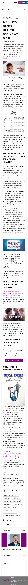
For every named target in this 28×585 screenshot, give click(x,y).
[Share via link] (14, 520)
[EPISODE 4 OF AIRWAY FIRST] (14, 540)
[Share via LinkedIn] (10, 520)
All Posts (3, 9)
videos (13, 498)
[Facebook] (11, 577)
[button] (25, 5)
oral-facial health (8, 501)
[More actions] (24, 18)
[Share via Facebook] (3, 520)
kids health (6, 498)
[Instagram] (12, 577)
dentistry (15, 507)
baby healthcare (18, 504)
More (9, 9)
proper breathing (8, 504)
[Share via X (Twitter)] (7, 520)
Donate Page (13, 584)
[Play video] (14, 245)
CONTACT (25, 2)
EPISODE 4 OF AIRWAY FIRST (12, 550)
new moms (17, 501)
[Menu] (15, 2)
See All (23, 530)
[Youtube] (13, 577)
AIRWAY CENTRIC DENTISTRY (10, 513)
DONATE (21, 2)
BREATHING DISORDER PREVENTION (11, 515)
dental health (7, 507)
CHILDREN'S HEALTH (7, 511)
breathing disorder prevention (11, 495)
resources (19, 498)
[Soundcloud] (17, 577)
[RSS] (18, 577)
